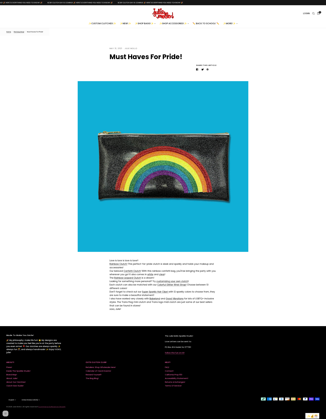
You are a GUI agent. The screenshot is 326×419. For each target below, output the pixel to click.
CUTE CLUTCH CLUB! (96, 362)
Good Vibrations (175, 298)
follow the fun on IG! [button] (175, 353)
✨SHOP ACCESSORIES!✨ (173, 23)
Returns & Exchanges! (175, 382)
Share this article (206, 65)
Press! (9, 367)
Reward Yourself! (93, 374)
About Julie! (11, 378)
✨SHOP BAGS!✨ (144, 23)
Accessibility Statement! (176, 378)
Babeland (155, 298)
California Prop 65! (173, 374)
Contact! (169, 371)
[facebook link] (197, 69)
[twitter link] (202, 69)
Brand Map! (11, 374)
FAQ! (167, 367)
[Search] (313, 13)
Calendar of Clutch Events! (98, 371)
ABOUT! (10, 362)
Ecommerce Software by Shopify (51, 406)
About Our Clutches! (16, 382)
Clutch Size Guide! (15, 385)
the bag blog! (19, 32)
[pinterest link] (208, 69)
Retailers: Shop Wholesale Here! (101, 367)
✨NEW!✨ (125, 23)
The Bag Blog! (92, 378)
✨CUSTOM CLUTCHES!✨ (102, 23)
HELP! (168, 362)
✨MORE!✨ (229, 23)
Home (8, 32)
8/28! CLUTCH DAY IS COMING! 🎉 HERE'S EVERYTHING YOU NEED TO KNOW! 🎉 (78, 2)
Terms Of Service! (173, 385)
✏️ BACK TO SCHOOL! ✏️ (206, 23)
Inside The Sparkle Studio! (18, 371)
